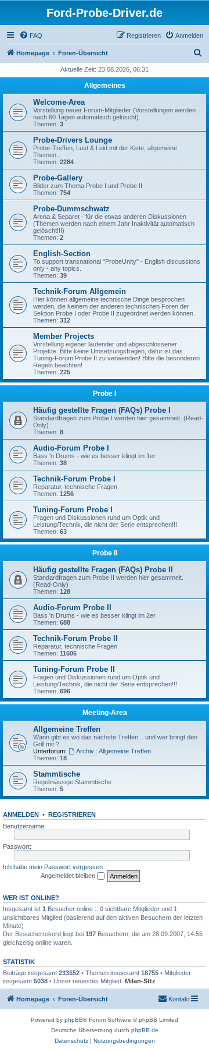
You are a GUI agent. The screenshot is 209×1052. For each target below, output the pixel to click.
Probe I (104, 393)
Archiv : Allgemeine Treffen (113, 751)
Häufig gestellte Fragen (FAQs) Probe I (102, 410)
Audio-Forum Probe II (72, 607)
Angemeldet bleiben (69, 875)
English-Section (62, 253)
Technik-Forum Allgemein (79, 291)
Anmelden (21, 814)
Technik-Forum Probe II (75, 638)
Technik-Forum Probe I (74, 478)
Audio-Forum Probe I (71, 448)
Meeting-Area (104, 713)
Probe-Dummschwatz (71, 208)
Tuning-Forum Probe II (74, 669)
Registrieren (72, 814)
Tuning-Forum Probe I (73, 509)
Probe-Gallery (57, 177)
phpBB (73, 1019)
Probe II (104, 553)
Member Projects (63, 336)
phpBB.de (144, 1030)
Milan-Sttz (140, 980)
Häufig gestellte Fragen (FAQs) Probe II (103, 569)
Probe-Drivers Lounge (72, 140)
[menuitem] (30, 35)
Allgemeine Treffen (66, 729)
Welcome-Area (59, 102)
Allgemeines (104, 86)
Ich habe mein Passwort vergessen (53, 866)
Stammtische (56, 774)
